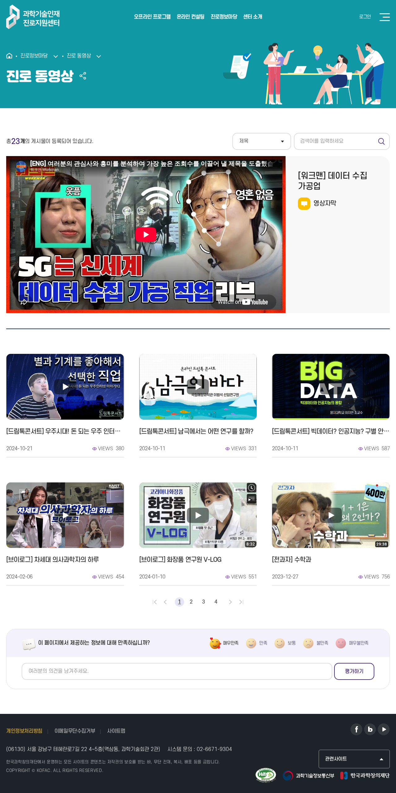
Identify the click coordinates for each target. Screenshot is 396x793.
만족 (263, 643)
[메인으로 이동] (11, 56)
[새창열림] (356, 729)
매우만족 (231, 643)
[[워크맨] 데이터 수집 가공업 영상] (146, 234)
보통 (291, 643)
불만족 (322, 643)
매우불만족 (358, 643)
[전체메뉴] (385, 17)
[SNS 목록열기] (83, 75)
